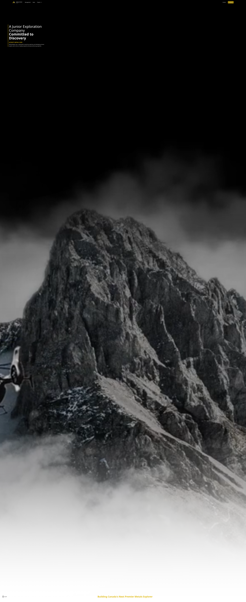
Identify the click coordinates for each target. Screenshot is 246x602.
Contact (224, 2)
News (34, 2)
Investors (231, 2)
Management (28, 2)
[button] (39, 2)
